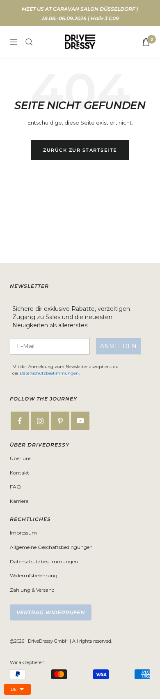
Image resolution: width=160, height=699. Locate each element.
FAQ (15, 487)
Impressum (23, 533)
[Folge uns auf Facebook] (20, 421)
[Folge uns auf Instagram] (40, 421)
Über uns (20, 458)
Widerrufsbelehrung (33, 575)
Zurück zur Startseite (80, 150)
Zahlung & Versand (32, 590)
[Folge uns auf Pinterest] (60, 421)
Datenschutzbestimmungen (49, 373)
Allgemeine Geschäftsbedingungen (51, 547)
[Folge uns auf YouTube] (80, 421)
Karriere (19, 501)
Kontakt (19, 473)
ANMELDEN (118, 346)
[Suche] (29, 42)
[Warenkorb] (146, 42)
